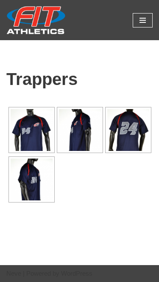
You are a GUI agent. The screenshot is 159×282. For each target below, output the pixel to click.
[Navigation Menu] (143, 20)
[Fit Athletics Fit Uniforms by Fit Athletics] (36, 20)
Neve (13, 273)
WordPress (76, 273)
